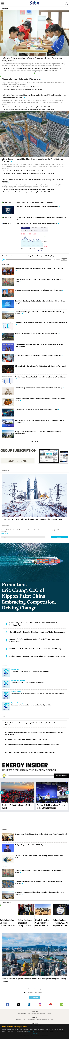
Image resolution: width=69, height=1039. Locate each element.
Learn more (31, 1031)
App (19, 1013)
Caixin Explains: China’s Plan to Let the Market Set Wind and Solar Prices (42, 925)
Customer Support (31, 1019)
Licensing (49, 1013)
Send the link (34, 997)
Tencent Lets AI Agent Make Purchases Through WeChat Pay (22, 89)
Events (24, 1019)
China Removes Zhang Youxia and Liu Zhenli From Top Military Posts (38, 290)
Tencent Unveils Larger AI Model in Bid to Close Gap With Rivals (37, 333)
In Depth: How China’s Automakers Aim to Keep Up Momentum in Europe (30, 752)
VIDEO (3, 931)
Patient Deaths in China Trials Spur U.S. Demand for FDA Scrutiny (35, 648)
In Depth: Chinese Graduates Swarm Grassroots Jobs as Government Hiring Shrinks (32, 59)
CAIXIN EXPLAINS (6, 902)
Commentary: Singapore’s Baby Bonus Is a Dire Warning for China (31, 705)
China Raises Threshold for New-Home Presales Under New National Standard (32, 160)
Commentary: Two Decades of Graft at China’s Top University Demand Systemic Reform (37, 693)
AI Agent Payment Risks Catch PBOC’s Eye (21, 79)
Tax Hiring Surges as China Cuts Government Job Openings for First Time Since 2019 (30, 71)
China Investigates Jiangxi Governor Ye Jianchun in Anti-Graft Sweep (38, 388)
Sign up (59, 537)
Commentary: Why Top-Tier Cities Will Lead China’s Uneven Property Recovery (28, 173)
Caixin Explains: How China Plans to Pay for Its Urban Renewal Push (36, 223)
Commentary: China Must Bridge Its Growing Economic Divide (36, 409)
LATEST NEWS (5, 264)
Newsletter (23, 1013)
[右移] (67, 792)
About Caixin (18, 1019)
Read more (34, 441)
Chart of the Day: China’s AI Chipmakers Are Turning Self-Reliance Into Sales (41, 323)
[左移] (2, 792)
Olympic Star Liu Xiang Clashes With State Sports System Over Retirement (40, 366)
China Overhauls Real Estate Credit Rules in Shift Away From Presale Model (27, 171)
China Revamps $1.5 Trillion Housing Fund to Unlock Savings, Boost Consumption (28, 109)
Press (52, 1019)
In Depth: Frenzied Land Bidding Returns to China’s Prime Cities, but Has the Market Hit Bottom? (34, 96)
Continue (34, 1033)
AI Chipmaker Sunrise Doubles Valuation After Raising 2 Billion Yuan (38, 355)
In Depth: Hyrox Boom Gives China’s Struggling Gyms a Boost (34, 202)
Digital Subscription (32, 1013)
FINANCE (4, 829)
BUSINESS (4, 866)
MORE (64, 259)
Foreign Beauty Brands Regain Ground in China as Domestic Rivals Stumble (40, 377)
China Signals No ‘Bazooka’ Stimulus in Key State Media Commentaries (37, 632)
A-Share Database (42, 251)
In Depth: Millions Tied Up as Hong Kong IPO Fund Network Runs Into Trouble (32, 744)
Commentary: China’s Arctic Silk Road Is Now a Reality (27, 682)
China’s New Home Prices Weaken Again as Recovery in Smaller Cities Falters (27, 107)
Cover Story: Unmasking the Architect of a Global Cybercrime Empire (37, 206)
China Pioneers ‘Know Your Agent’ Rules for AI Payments (21, 87)
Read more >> (5, 533)
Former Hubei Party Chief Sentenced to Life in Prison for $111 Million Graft (41, 268)
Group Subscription (41, 1013)
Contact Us (38, 1019)
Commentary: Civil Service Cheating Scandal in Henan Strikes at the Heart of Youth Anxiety (32, 68)
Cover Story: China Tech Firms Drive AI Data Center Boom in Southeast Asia (32, 519)
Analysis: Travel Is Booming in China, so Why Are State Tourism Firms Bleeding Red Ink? (41, 218)
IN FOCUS (4, 780)
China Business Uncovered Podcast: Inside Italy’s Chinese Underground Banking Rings (28, 256)
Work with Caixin (46, 1019)
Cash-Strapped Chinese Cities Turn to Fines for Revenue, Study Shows (37, 656)
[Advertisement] (34, 819)
